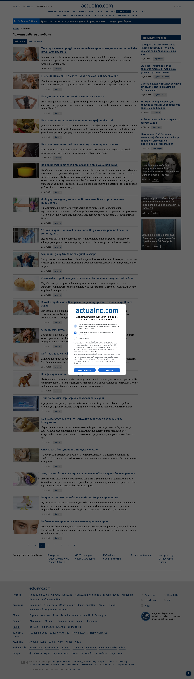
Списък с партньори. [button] (90, 351)
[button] (97, 338)
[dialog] (97, 339)
